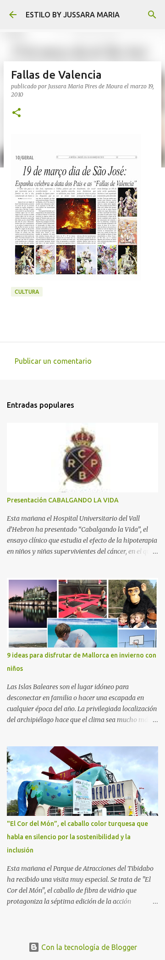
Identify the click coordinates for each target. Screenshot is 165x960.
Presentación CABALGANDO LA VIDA (63, 500)
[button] (16, 113)
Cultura (27, 292)
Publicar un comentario (53, 361)
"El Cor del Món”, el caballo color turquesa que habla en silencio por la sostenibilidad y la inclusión (77, 837)
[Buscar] (152, 15)
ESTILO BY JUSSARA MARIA (73, 15)
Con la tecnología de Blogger (88, 947)
